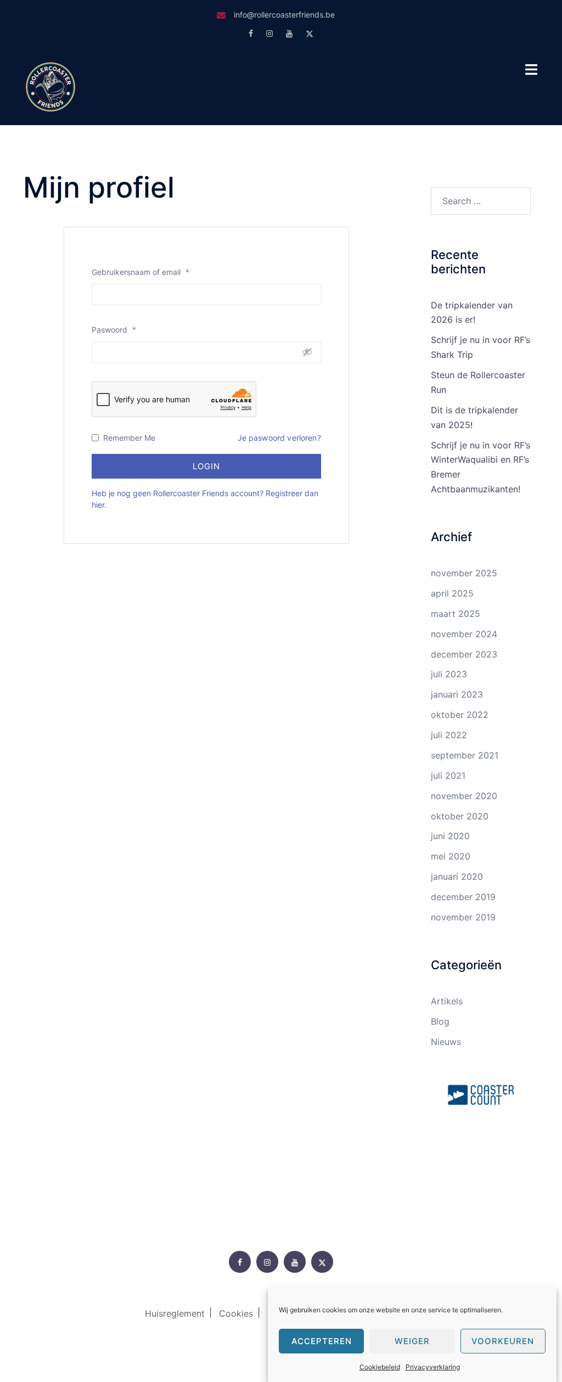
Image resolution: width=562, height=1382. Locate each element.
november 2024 (464, 633)
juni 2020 (450, 835)
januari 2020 (457, 876)
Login (206, 466)
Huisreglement (175, 1313)
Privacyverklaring (433, 1367)
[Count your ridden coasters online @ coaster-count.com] (481, 1093)
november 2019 (463, 917)
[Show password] (307, 351)
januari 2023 (457, 694)
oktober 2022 (459, 714)
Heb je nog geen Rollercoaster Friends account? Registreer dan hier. (205, 498)
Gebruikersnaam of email (140, 272)
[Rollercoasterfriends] (50, 85)
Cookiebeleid (379, 1367)
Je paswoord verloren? (279, 437)
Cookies (236, 1313)
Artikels (447, 1001)
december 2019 (463, 896)
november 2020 (464, 795)
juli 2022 (449, 734)
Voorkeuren (502, 1341)
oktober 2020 (459, 816)
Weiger (412, 1341)
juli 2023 (449, 673)
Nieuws (446, 1041)
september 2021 (464, 755)
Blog (440, 1021)
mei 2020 (450, 856)
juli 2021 (448, 775)
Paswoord (114, 329)
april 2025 (452, 593)
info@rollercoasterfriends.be (284, 14)
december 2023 (464, 654)
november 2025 (464, 573)
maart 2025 (455, 613)
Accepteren (321, 1341)
